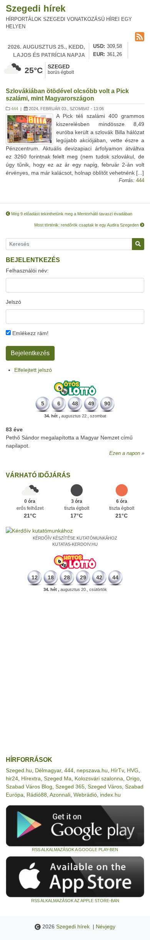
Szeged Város (105, 786)
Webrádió (85, 795)
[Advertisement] (75, 674)
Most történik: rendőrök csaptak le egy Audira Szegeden (87, 225)
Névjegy (105, 926)
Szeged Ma (58, 778)
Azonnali (60, 795)
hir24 (12, 778)
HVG (132, 770)
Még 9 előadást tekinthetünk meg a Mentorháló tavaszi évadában (71, 213)
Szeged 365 (70, 786)
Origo (133, 778)
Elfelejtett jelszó (33, 370)
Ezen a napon (124, 453)
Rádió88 (37, 795)
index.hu (110, 795)
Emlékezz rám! (29, 333)
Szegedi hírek (35, 8)
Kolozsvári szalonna (99, 778)
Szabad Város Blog (29, 786)
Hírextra (31, 778)
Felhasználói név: (27, 270)
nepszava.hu (92, 770)
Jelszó (13, 302)
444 (14, 108)
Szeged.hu (19, 770)
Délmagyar (48, 770)
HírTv (117, 770)
